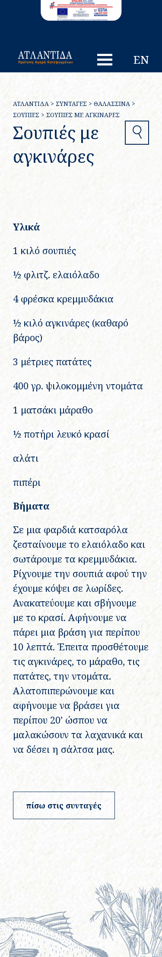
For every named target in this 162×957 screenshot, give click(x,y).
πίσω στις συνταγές (64, 805)
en (141, 59)
